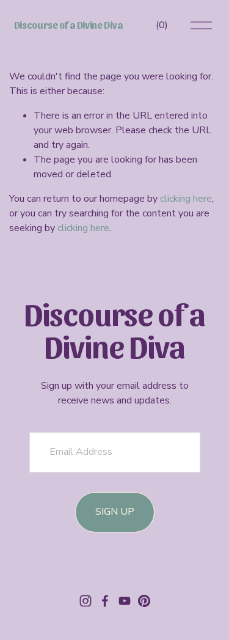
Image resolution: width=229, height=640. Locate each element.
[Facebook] (105, 601)
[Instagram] (85, 601)
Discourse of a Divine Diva (68, 25)
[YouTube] (124, 601)
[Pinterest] (144, 601)
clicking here (186, 198)
